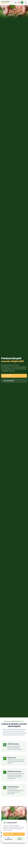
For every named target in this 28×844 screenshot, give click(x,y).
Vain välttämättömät (8, 838)
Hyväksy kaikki (9, 834)
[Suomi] (16, 2)
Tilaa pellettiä (7, 376)
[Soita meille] (22, 2)
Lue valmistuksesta (8, 380)
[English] (19, 2)
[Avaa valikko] (25, 2)
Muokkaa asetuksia (19, 838)
